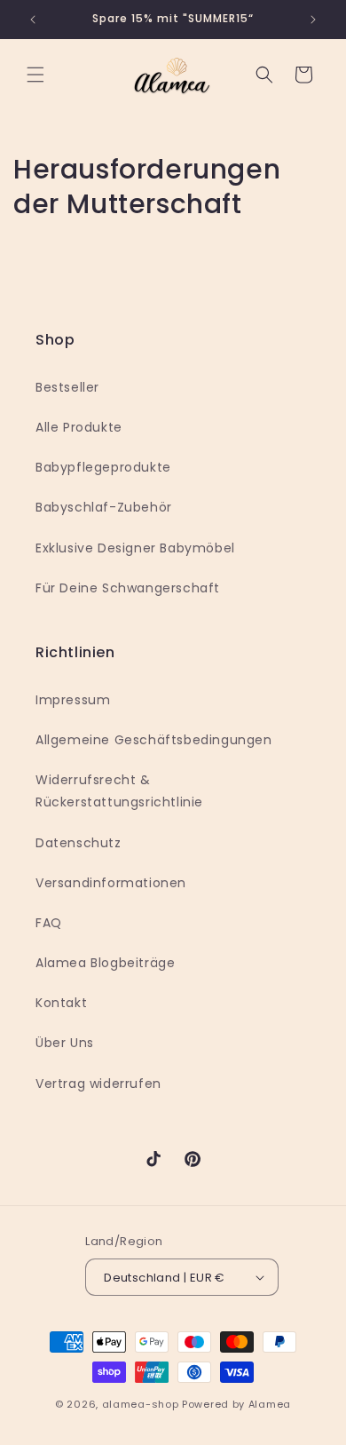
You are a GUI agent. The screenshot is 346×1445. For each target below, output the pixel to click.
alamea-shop (140, 1404)
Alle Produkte (78, 427)
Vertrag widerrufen (98, 1083)
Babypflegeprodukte (103, 467)
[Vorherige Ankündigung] (32, 19)
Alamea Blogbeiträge (105, 963)
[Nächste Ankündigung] (313, 19)
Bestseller (67, 387)
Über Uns (64, 1043)
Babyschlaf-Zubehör (103, 507)
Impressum (72, 700)
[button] (35, 74)
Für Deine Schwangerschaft (127, 588)
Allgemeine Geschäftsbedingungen (153, 740)
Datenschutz (78, 843)
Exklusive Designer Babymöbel (135, 548)
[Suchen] (264, 74)
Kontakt (61, 1003)
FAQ (48, 923)
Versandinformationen (110, 883)
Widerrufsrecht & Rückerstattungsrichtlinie (119, 791)
